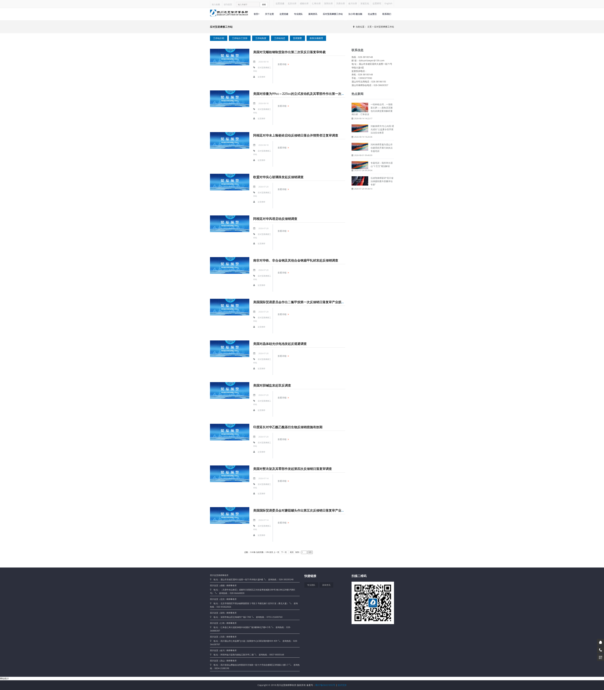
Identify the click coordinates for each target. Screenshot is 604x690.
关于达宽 (269, 13)
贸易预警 (297, 38)
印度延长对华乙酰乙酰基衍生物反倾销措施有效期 (287, 427)
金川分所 (352, 3)
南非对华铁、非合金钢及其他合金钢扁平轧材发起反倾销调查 (295, 260)
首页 (256, 13)
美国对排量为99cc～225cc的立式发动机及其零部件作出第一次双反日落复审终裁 (309, 93)
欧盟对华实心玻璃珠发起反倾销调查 (278, 177)
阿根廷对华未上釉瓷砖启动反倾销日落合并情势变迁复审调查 (295, 135)
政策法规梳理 (316, 38)
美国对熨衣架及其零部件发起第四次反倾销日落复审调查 (292, 468)
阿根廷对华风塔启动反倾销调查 (275, 218)
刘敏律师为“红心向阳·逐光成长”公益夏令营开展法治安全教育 (382, 129)
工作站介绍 (218, 38)
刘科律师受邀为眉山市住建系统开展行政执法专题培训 (382, 148)
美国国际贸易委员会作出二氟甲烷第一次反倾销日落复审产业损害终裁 (302, 302)
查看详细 (282, 64)
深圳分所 (328, 3)
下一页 (284, 552)
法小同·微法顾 (355, 13)
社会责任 (372, 13)
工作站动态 (279, 38)
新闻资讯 (312, 13)
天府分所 (340, 3)
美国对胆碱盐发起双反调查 (272, 385)
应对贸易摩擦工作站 (333, 13)
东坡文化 (364, 3)
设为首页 (228, 4)
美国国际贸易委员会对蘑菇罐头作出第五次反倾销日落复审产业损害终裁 (303, 510)
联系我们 (386, 13)
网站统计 (4, 678)
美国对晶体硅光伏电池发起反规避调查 (280, 343)
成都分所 (304, 3)
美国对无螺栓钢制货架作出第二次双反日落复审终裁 (289, 52)
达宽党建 (280, 3)
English (388, 3)
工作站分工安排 (239, 38)
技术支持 (342, 685)
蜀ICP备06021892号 (325, 685)
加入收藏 (216, 4)
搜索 (264, 4)
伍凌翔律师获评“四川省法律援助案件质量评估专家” (382, 181)
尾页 (292, 552)
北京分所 (292, 3)
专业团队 (298, 13)
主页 (369, 26)
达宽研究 (376, 3)
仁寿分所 (316, 3)
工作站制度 (260, 38)
